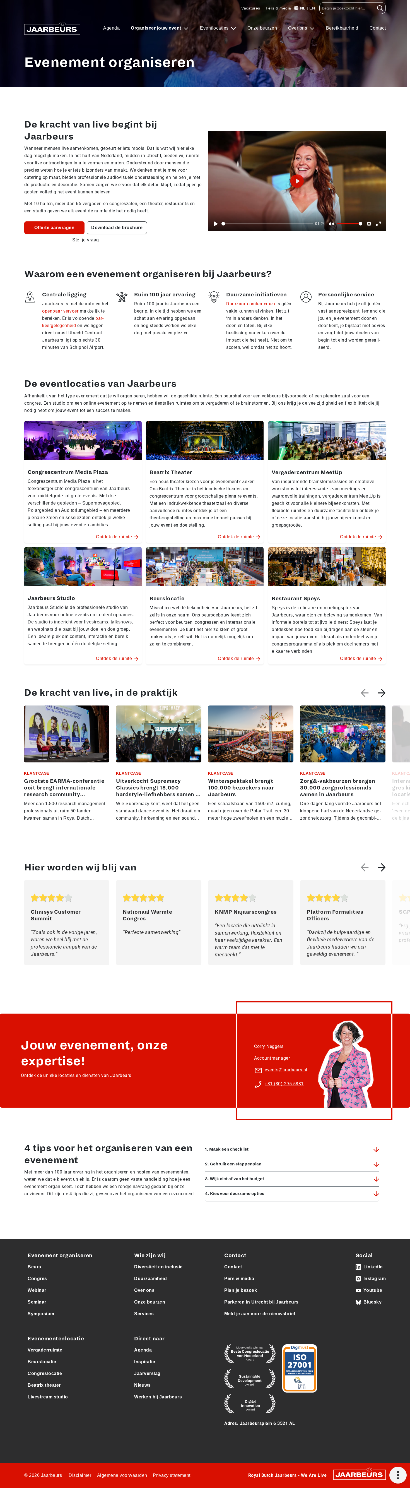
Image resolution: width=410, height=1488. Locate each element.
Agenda (111, 28)
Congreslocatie (45, 1373)
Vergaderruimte (45, 1350)
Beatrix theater (44, 1385)
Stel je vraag (85, 239)
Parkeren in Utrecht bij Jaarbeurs (261, 1302)
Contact (378, 28)
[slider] (267, 223)
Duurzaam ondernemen (250, 303)
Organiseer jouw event (156, 28)
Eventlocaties (215, 28)
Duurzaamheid (150, 1278)
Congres (37, 1278)
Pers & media (278, 8)
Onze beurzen (262, 28)
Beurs (34, 1266)
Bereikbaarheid (342, 28)
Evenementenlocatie (56, 1338)
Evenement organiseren (60, 1255)
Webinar (37, 1290)
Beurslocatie (42, 1361)
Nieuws (142, 1385)
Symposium (41, 1313)
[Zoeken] (380, 8)
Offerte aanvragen (54, 227)
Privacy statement (171, 1475)
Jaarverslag (147, 1373)
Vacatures (250, 8)
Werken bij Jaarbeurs (158, 1397)
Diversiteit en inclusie (158, 1266)
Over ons (298, 28)
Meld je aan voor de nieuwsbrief (259, 1313)
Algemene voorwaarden (122, 1475)
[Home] (52, 28)
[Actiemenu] (398, 1475)
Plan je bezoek (240, 1290)
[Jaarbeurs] (359, 1474)
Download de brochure (117, 227)
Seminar (37, 1302)
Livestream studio (48, 1397)
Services (144, 1313)
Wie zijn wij (150, 1255)
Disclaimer (80, 1475)
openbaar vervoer (60, 311)
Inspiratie (144, 1361)
